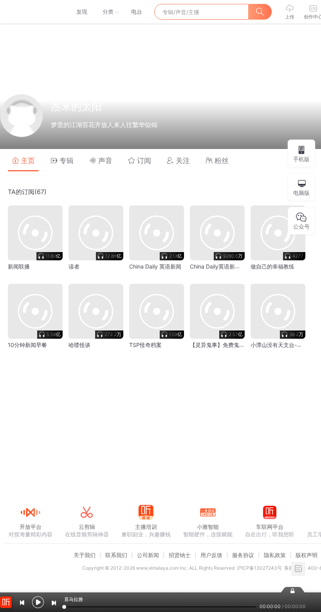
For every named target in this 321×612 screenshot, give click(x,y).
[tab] (23, 160)
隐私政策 (275, 555)
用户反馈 (211, 555)
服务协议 (243, 555)
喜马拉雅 (30, 12)
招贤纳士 (180, 555)
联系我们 (116, 555)
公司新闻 (148, 555)
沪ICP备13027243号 (259, 568)
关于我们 (85, 555)
